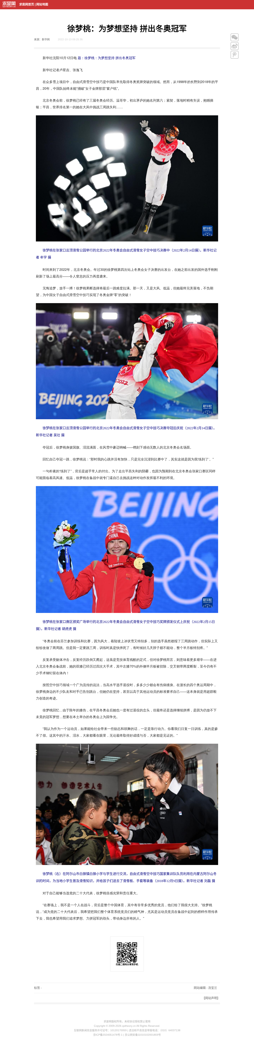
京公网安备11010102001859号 (143, 1034)
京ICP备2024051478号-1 (108, 1034)
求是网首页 (26, 4)
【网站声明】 (211, 998)
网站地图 (42, 4)
